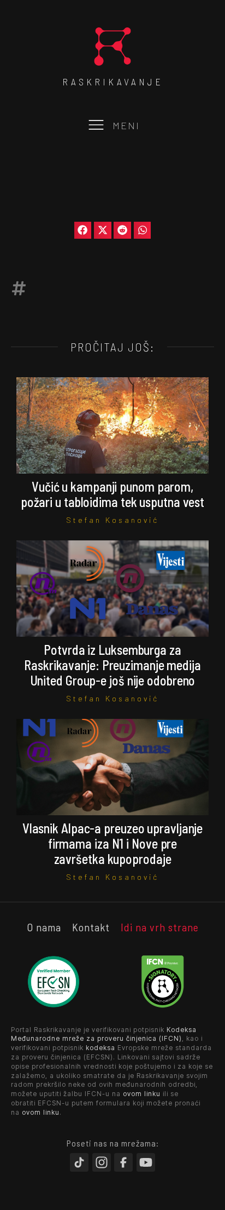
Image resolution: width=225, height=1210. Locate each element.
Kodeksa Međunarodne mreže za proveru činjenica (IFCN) (104, 1034)
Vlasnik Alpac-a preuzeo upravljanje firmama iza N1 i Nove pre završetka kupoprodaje (112, 843)
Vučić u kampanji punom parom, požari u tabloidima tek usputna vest (112, 494)
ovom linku (142, 1094)
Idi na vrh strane (160, 927)
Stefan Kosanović (112, 520)
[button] (83, 230)
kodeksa (100, 1048)
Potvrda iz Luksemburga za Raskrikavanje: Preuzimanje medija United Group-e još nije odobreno (112, 665)
